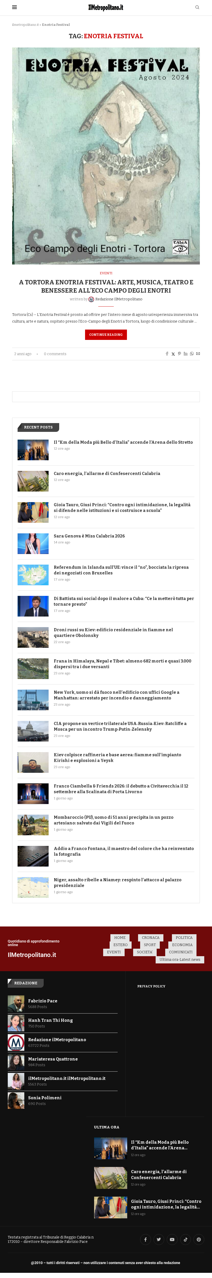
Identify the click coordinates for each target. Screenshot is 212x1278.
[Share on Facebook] (167, 354)
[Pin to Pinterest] (179, 354)
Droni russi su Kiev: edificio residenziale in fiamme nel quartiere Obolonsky (113, 632)
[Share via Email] (198, 354)
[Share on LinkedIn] (185, 354)
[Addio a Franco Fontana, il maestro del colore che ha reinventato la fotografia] (33, 856)
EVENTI (114, 952)
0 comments (55, 354)
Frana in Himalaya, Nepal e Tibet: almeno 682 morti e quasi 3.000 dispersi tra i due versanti (122, 664)
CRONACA (151, 938)
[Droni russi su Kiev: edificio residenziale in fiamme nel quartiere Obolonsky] (33, 637)
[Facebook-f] (145, 1239)
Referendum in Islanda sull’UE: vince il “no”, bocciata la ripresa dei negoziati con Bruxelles (121, 570)
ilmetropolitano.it (25, 25)
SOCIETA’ (145, 952)
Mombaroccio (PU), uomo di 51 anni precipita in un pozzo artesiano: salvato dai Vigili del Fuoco (113, 820)
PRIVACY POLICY (151, 986)
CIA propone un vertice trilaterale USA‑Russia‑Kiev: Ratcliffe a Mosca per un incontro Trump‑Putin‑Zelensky (120, 726)
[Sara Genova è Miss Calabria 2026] (33, 543)
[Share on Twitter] (173, 354)
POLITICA (184, 938)
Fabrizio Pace (42, 1001)
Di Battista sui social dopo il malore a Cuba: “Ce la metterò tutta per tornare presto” (124, 601)
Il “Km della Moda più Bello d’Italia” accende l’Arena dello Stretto (123, 442)
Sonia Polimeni (45, 1097)
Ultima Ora (106, 1127)
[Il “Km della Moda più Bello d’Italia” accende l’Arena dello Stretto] (33, 450)
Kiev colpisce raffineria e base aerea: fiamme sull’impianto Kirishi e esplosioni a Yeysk (117, 757)
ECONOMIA (182, 945)
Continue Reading (106, 335)
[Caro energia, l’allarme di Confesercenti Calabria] (33, 481)
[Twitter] (159, 1239)
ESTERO (120, 945)
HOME (120, 938)
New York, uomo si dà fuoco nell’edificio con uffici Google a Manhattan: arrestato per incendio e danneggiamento (116, 695)
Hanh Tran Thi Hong (50, 1020)
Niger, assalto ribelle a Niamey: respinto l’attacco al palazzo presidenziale (117, 882)
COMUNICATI (181, 952)
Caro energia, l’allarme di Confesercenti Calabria (107, 473)
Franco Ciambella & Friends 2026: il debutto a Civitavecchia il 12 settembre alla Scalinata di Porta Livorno (121, 789)
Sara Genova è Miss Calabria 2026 (89, 536)
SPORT (150, 945)
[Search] (197, 7)
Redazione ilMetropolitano (57, 1039)
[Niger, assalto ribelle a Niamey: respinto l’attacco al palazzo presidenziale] (33, 887)
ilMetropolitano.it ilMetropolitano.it (66, 1078)
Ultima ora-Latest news (180, 959)
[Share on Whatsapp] (192, 354)
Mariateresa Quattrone (53, 1059)
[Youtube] (172, 1239)
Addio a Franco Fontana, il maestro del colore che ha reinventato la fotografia (124, 851)
